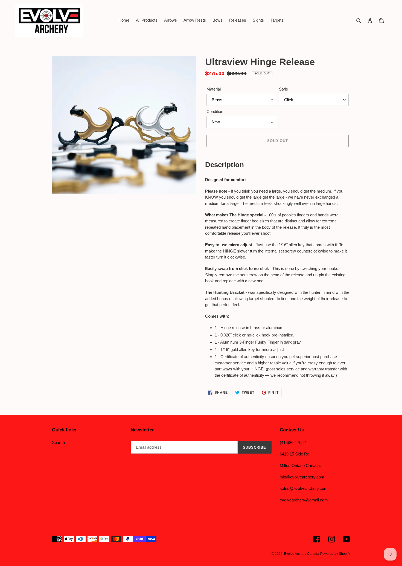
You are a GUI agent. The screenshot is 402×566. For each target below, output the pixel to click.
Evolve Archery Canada (301, 554)
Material (213, 89)
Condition (214, 111)
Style (283, 89)
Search (58, 442)
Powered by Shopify (335, 554)
